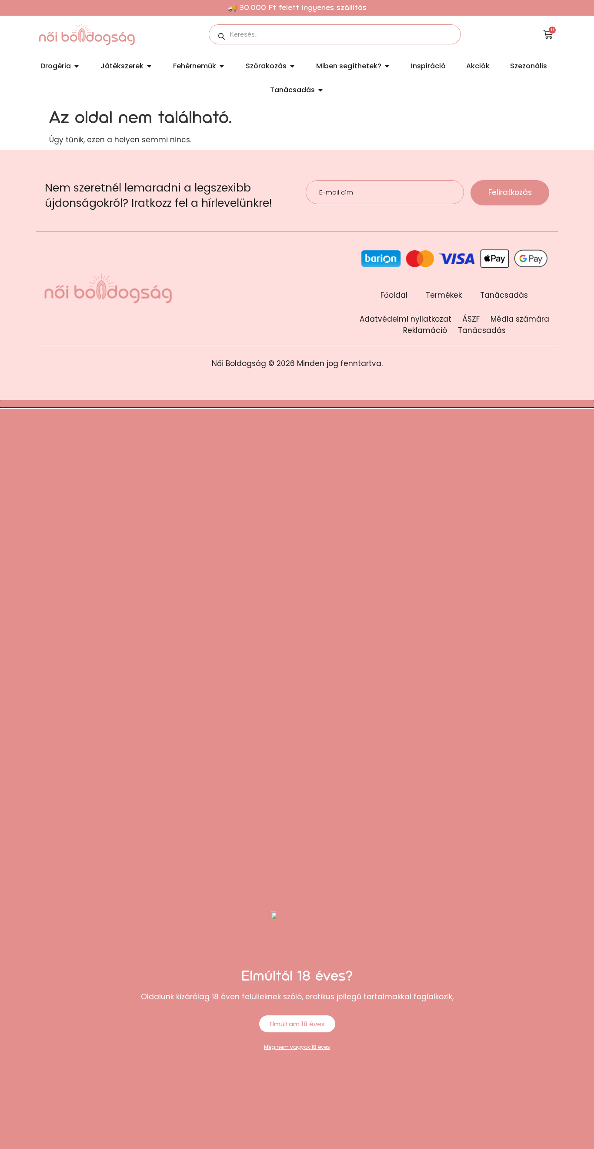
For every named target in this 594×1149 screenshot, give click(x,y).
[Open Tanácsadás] (320, 90)
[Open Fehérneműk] (221, 66)
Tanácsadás (504, 295)
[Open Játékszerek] (149, 66)
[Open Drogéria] (76, 66)
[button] (297, 403)
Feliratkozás (510, 192)
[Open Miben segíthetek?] (387, 66)
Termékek (444, 295)
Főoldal (393, 295)
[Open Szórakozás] (292, 66)
